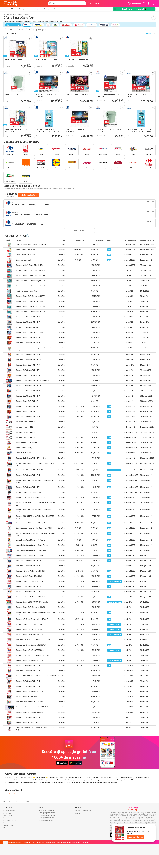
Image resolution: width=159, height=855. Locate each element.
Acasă (6, 9)
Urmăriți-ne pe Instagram (47, 815)
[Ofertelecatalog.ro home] (10, 3)
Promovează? (7, 813)
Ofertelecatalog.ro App (10, 820)
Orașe (56, 9)
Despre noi (6, 823)
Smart (20, 14)
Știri (4, 828)
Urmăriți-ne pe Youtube (46, 817)
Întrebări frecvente (9, 810)
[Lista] (154, 3)
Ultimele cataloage (18, 9)
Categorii (47, 9)
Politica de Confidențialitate (66, 842)
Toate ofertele (11, 14)
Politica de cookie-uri (82, 842)
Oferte (29, 9)
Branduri (6, 818)
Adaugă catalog (8, 825)
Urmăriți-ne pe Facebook (47, 813)
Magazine (38, 9)
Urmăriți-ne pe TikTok (46, 820)
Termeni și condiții (50, 842)
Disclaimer (40, 842)
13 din (9, 33)
